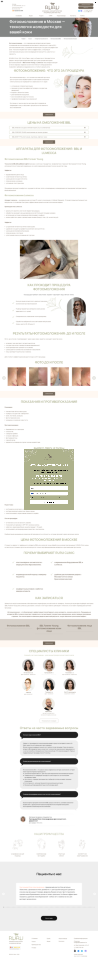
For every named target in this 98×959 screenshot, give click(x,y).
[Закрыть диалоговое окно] (95, 2)
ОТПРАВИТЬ (49, 502)
